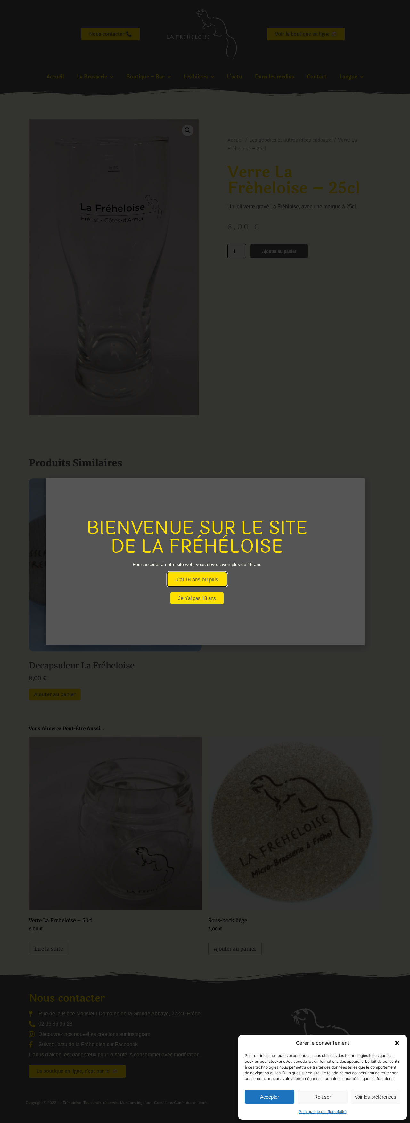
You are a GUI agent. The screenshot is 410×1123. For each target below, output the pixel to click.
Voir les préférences (375, 1097)
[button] (397, 1043)
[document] (205, 561)
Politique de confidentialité (323, 1111)
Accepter (269, 1097)
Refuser (322, 1097)
